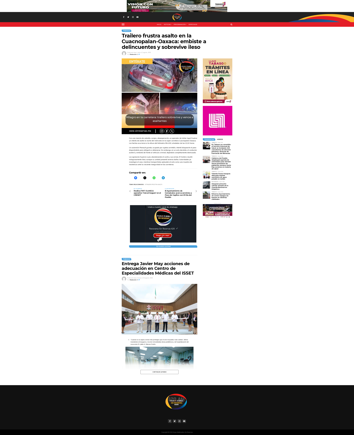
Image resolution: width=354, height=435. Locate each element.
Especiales (193, 24)
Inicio (159, 24)
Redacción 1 (134, 54)
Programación (180, 24)
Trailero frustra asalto (154, 184)
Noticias (167, 24)
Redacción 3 (134, 280)
